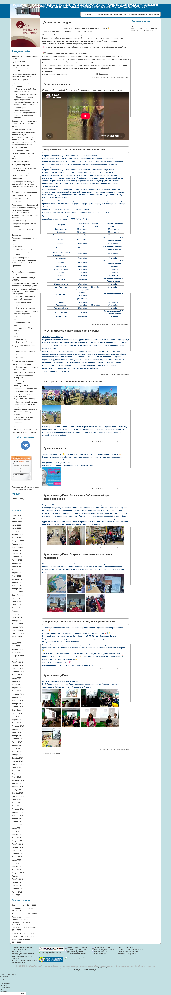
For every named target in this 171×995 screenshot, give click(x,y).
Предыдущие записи (52, 753)
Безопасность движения (26, 352)
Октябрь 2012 (17, 886)
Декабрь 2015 (17, 787)
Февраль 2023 (18, 541)
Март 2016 (16, 777)
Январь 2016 (17, 783)
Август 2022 (17, 560)
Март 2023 (16, 538)
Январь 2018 (17, 729)
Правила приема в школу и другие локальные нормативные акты (25, 155)
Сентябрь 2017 (18, 739)
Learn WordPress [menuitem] (5, 983)
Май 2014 (16, 831)
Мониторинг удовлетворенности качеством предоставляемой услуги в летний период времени (25, 112)
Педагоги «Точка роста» (26, 308)
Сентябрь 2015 (18, 796)
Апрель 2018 (17, 720)
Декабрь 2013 (17, 844)
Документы (16, 235)
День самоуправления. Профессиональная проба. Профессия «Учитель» (23, 919)
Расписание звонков (20, 65)
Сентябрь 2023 (18, 518)
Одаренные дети (19, 62)
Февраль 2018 (18, 726)
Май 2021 (16, 608)
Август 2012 (17, 892)
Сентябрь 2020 (18, 633)
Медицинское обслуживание (23, 346)
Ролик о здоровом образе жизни (56, 371)
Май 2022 (16, 570)
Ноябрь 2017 (17, 736)
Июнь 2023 (16, 528)
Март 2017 (16, 752)
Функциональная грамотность (24, 429)
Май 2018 (16, 716)
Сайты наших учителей (21, 195)
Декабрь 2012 (17, 879)
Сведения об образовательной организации (112, 14)
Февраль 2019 (18, 694)
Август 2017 (17, 742)
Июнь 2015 (16, 799)
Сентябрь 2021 (18, 595)
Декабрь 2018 (17, 700)
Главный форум (18, 499)
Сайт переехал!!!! (19, 905)
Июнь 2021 (16, 605)
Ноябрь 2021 (17, 589)
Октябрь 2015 (17, 793)
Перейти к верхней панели (8, 974)
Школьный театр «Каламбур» (24, 432)
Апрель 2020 (17, 649)
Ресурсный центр (19, 221)
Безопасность (17, 349)
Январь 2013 (17, 876)
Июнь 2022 (16, 566)
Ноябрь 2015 (17, 790)
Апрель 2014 (17, 834)
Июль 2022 (16, 563)
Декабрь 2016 (17, 758)
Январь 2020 (17, 659)
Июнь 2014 (16, 828)
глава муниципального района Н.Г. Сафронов (75, 74)
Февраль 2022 (18, 579)
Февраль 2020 (18, 656)
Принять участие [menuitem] (5, 978)
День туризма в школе (57, 84)
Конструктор (110, 968)
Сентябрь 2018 (18, 710)
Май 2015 (16, 803)
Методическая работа (21, 165)
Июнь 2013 (16, 860)
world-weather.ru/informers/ (25, 489)
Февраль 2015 (18, 809)
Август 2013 (17, 857)
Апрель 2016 (17, 774)
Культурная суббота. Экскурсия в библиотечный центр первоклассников (77, 497)
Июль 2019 (16, 678)
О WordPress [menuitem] (4, 976)
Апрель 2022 (17, 573)
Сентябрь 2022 (18, 557)
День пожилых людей (57, 22)
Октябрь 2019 (17, 668)
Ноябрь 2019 (17, 665)
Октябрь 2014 (17, 822)
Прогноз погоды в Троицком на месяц (25, 487)
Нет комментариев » (123, 77)
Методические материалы (23, 361)
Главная (88, 14)
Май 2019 (16, 684)
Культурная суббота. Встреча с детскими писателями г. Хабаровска (78, 556)
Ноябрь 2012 (17, 882)
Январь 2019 (17, 697)
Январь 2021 (17, 621)
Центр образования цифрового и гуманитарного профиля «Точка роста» (25, 291)
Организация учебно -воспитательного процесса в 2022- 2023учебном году (24, 260)
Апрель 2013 (17, 866)
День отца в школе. (20, 914)
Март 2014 (16, 838)
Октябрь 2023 (17, 515)
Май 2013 (16, 863)
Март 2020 (16, 652)
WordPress (101, 968)
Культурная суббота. (56, 675)
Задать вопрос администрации (24, 192)
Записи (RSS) (77, 970)
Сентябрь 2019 (18, 672)
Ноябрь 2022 (17, 550)
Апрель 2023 (17, 534)
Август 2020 (17, 637)
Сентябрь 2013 (18, 854)
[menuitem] (85, 993)
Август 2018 (17, 713)
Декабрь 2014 (17, 815)
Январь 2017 (17, 755)
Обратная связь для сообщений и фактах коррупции (23, 419)
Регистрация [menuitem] (4, 991)
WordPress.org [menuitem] (4, 980)
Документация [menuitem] (4, 981)
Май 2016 (16, 771)
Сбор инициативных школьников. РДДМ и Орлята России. (79, 621)
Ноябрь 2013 (17, 847)
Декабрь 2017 (17, 732)
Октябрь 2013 (17, 850)
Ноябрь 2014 (17, 818)
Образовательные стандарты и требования (144, 14)
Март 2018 (16, 723)
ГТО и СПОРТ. (22, 201)
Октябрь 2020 (17, 630)
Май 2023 (16, 531)
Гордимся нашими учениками (24, 928)
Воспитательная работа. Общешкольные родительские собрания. (24, 251)
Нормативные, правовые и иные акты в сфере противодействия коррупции (26, 369)
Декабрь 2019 (17, 662)
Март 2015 (16, 806)
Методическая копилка (21, 129)
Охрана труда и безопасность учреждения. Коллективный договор (24, 123)
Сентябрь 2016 (18, 764)
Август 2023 (17, 522)
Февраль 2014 (18, 841)
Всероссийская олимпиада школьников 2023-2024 (74, 149)
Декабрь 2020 (17, 624)
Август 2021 (17, 598)
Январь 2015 (17, 812)
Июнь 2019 (16, 681)
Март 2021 (16, 614)
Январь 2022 (17, 582)
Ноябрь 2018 (17, 704)
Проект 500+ (17, 266)
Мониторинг (17, 86)
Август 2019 (17, 675)
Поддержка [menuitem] (3, 985)
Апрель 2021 (17, 611)
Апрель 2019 (17, 688)
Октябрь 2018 (17, 707)
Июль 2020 (16, 640)
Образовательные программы (24, 83)
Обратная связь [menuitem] (5, 987)
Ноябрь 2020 (17, 627)
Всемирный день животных (23, 908)
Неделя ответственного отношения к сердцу (71, 330)
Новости (113, 77)
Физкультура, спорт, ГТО (22, 198)
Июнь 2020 (16, 643)
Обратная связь (18, 426)
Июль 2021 (16, 601)
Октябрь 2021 (17, 592)
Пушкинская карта (54, 448)
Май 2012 (16, 895)
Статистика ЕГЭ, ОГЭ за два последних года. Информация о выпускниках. (26, 91)
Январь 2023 (17, 544)
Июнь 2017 (16, 745)
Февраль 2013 (18, 873)
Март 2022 (16, 576)
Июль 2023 (16, 525)
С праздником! (18, 936)
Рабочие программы (20, 80)
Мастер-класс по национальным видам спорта (72, 381)
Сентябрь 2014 (18, 825)
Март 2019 (16, 691)
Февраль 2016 (18, 780)
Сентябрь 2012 (18, 889)
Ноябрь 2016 (17, 761)
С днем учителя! (19, 933)
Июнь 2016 (16, 767)
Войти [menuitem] (2, 989)
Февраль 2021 (18, 617)
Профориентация (19, 178)
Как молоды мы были (21, 161)
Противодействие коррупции (24, 364)
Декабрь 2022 (17, 547)
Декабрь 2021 (17, 585)
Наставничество (18, 269)
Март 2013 (16, 870)
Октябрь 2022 (17, 554)
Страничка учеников (20, 150)
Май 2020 (16, 646)
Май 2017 (16, 748)
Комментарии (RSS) (91, 970)
